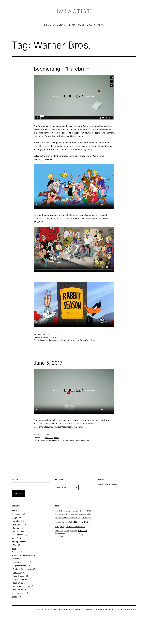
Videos (53, 337)
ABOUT (91, 25)
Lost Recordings (18, 535)
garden (81, 514)
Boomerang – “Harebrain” (62, 69)
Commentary (17, 514)
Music (47, 337)
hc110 (86, 514)
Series (14, 559)
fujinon (77, 514)
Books (14, 511)
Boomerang (44, 340)
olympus (66, 522)
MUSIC (72, 25)
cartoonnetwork (55, 440)
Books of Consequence (23, 569)
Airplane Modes (19, 566)
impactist (62, 518)
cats (60, 514)
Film (14, 545)
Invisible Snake (18, 531)
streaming (75, 340)
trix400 (79, 534)
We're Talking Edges (21, 586)
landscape (86, 517)
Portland (74, 526)
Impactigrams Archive (107, 484)
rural (71, 530)
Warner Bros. (90, 340)
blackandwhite (86, 511)
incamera (69, 518)
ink (73, 518)
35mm (56, 511)
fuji (69, 514)
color (63, 514)
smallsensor (60, 534)
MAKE (81, 25)
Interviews (16, 528)
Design (14, 518)
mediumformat (59, 522)
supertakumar (73, 534)
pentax (57, 526)
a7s (60, 510)
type (83, 534)
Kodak (77, 517)
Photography (17, 542)
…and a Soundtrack (21, 562)
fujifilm (73, 514)
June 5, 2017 (48, 363)
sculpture (74, 530)
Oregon (74, 521)
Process (15, 552)
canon (56, 514)
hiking (56, 518)
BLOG (101, 25)
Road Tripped (18, 576)
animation (76, 511)
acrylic (65, 511)
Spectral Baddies (20, 579)
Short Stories (17, 590)
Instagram (49, 437)
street (67, 534)
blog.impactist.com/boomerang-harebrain (63, 427)
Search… (15, 479)
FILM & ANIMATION (54, 25)
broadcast (53, 340)
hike (89, 514)
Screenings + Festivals (21, 555)
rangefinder (59, 530)
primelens (82, 526)
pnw (67, 526)
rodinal (66, 530)
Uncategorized (18, 593)
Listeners (17, 572)
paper (82, 522)
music (68, 340)
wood (56, 537)
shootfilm (82, 530)
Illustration (16, 521)
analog (69, 511)
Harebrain (44, 146)
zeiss (61, 537)
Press (14, 548)
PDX (86, 522)
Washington (88, 534)
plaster (62, 527)
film (67, 514)
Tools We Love (19, 583)
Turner (82, 340)
